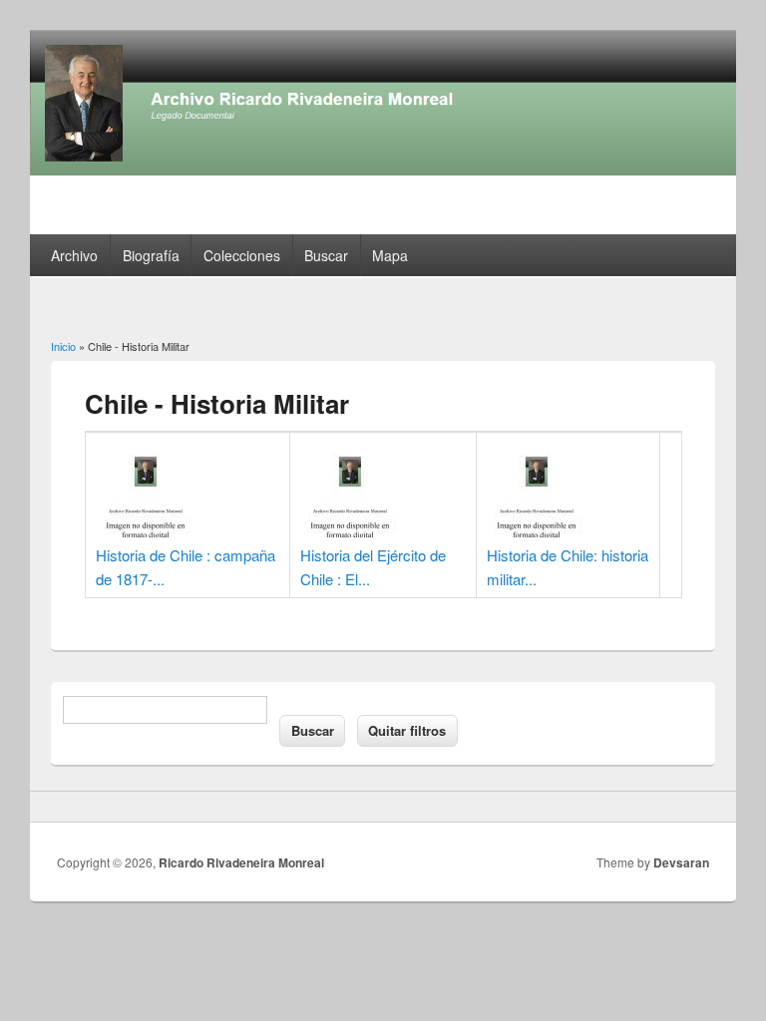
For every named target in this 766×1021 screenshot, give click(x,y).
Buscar (326, 255)
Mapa (390, 255)
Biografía (151, 255)
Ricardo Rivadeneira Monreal (241, 862)
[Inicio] (383, 169)
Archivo (74, 255)
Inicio (63, 346)
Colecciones (241, 255)
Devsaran (681, 862)
